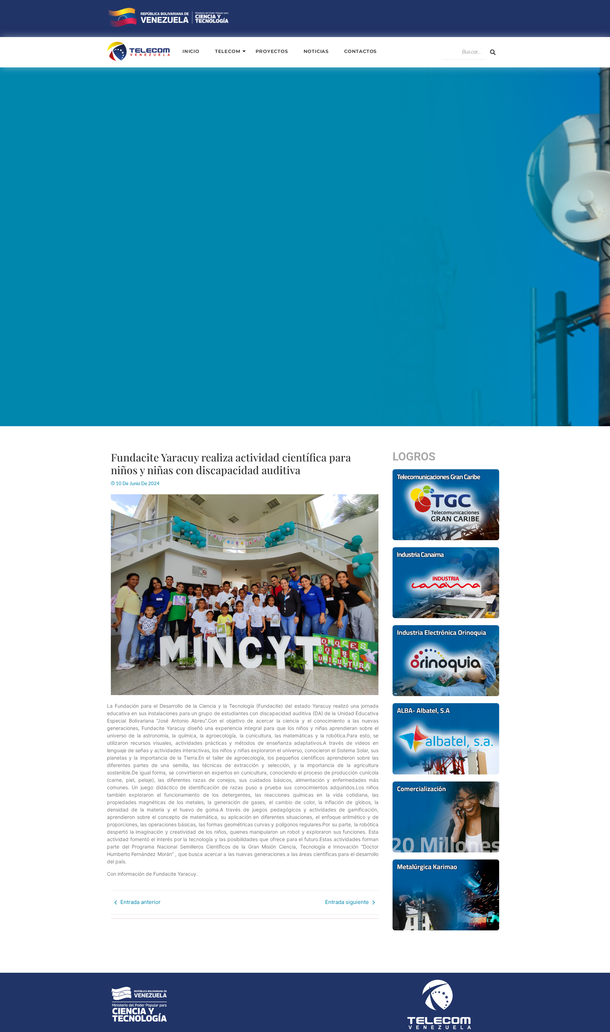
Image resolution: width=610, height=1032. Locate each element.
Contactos (360, 51)
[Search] (493, 52)
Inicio (191, 51)
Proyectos (272, 51)
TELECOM (227, 51)
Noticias (316, 51)
